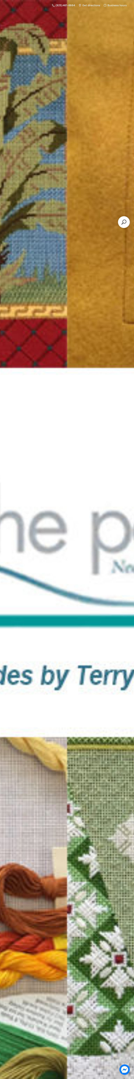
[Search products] (124, 222)
